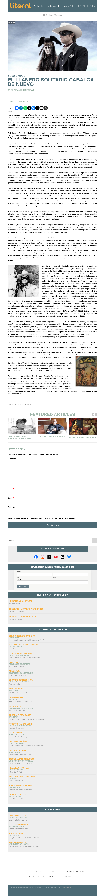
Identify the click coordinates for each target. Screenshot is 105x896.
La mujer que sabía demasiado (20, 790)
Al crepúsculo (16, 796)
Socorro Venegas (18, 750)
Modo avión (14, 752)
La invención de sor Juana (82, 437)
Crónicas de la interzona (21, 708)
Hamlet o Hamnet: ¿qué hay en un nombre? (25, 846)
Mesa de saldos (16, 827)
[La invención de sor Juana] (83, 426)
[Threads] (62, 557)
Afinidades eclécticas (19, 664)
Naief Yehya (15, 706)
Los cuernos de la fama (17, 675)
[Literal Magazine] (20, 5)
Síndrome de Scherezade (21, 673)
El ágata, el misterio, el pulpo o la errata (24, 838)
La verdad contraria (19, 655)
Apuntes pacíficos (15, 684)
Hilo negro (14, 835)
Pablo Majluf (15, 604)
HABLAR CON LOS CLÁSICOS (21, 702)
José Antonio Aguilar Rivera (23, 645)
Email (11, 498)
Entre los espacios (18, 818)
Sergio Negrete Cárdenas (22, 636)
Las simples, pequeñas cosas (20, 754)
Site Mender (67, 887)
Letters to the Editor (75, 871)
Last (54, 577)
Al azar (12, 779)
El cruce (13, 699)
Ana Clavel (14, 671)
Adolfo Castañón (18, 741)
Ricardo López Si (17, 794)
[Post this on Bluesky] (33, 108)
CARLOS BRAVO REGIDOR (20, 653)
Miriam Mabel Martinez (20, 785)
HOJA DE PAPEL (15, 772)
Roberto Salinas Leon (20, 724)
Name (11, 489)
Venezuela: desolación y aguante (21, 737)
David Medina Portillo (20, 825)
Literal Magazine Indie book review (41, 877)
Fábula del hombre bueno (18, 829)
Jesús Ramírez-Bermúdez (21, 759)
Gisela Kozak (15, 733)
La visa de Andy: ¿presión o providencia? (24, 658)
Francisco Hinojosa (19, 768)
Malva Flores (16, 833)
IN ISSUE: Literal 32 (16, 76)
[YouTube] (56, 557)
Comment (12, 458)
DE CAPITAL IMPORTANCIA (20, 726)
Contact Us (66, 877)
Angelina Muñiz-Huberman (22, 777)
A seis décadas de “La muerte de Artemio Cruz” (26, 746)
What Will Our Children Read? (24, 617)
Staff (20, 871)
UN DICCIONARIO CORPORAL (21, 761)
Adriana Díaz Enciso (18, 611)
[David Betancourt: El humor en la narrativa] (22, 426)
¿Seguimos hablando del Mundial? (21, 710)
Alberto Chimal (17, 697)
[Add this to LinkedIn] (21, 108)
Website (11, 507)
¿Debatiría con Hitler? (20, 601)
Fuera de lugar (16, 735)
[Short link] (46, 108)
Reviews (11, 22)
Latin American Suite (19, 844)
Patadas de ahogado (16, 728)
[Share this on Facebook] (17, 108)
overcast (13, 717)
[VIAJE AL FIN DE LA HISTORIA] (52, 426)
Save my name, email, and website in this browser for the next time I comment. (42, 518)
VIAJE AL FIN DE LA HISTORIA (51, 436)
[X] (49, 557)
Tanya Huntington (18, 842)
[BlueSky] (69, 557)
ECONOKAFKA (15, 638)
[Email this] (41, 108)
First (18, 577)
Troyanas (13, 691)
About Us (37, 871)
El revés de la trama (19, 682)
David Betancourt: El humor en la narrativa (19, 437)
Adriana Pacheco (17, 619)
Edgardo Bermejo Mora (21, 680)
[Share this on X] (37, 108)
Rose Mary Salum (18, 816)
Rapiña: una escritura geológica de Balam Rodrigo (27, 719)
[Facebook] (36, 557)
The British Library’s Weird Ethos (26, 609)
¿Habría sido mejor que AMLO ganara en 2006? (26, 640)
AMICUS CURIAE (15, 647)
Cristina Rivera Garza (20, 715)
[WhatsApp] (25, 108)
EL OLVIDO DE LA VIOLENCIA (20, 763)
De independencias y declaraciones (22, 649)
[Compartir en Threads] (29, 108)
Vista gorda (14, 787)
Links (54, 871)
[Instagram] (42, 557)
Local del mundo (17, 743)
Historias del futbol (16, 798)
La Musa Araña (16, 770)
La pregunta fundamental (18, 820)
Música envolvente (16, 781)
